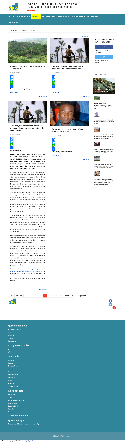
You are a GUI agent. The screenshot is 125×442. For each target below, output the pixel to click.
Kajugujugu (11, 394)
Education (11, 383)
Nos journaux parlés (48, 16)
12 (37, 296)
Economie (11, 372)
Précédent (19, 296)
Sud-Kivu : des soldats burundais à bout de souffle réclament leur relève (68, 67)
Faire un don (44, 316)
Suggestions (25, 416)
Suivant (66, 296)
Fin (72, 296)
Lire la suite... (14, 93)
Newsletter (94, 16)
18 (61, 296)
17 (57, 296)
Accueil (11, 16)
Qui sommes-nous (22, 16)
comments (85, 36)
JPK (9, 352)
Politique (11, 360)
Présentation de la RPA (15, 329)
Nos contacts (12, 341)
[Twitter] (27, 79)
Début (11, 296)
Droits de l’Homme (14, 366)
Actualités (35, 16)
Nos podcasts (62, 16)
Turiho (10, 397)
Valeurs (10, 338)
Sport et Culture (13, 386)
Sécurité (10, 363)
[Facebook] (27, 76)
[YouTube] (114, 308)
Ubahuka (11, 409)
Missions (11, 335)
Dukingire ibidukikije (14, 406)
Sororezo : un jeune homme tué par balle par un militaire (67, 130)
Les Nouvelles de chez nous (80, 16)
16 (53, 296)
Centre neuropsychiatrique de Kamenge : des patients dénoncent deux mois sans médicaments (104, 166)
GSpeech (30, 441)
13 (41, 296)
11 (32, 296)
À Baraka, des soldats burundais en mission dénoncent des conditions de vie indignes (27, 128)
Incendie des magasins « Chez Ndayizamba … (103, 90)
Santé (10, 380)
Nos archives (13, 22)
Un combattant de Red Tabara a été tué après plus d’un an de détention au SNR (104, 121)
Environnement (13, 375)
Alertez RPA (31, 10)
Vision (10, 332)
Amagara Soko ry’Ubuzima (16, 400)
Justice (10, 369)
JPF (9, 349)
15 (49, 296)
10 (28, 296)
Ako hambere (12, 403)
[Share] (27, 86)
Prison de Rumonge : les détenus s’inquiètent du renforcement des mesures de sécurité (103, 151)
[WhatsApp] (27, 83)
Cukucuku (11, 412)
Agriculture (11, 377)
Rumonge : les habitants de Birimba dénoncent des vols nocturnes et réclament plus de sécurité (104, 136)
